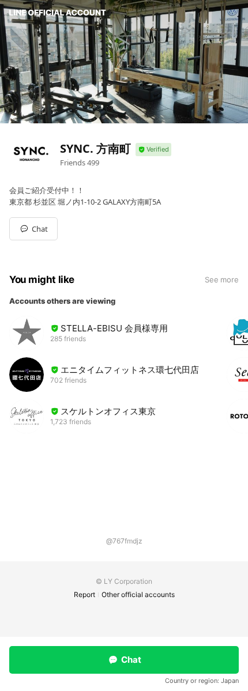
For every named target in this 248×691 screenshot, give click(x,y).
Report (84, 594)
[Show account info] (153, 149)
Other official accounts (138, 594)
